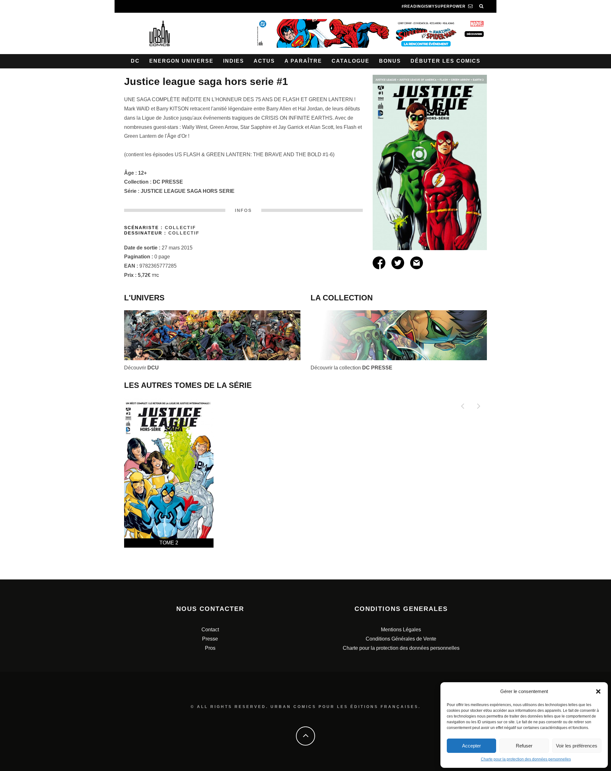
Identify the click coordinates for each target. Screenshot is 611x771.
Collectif (180, 227)
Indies (233, 61)
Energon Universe (181, 61)
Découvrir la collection (351, 367)
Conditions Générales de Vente (401, 638)
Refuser (524, 745)
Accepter (471, 745)
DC (135, 61)
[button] (598, 691)
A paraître (303, 61)
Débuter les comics (446, 61)
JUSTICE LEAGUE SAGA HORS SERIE (188, 191)
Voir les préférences (576, 745)
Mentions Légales (401, 629)
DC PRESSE (168, 182)
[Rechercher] (481, 6)
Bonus (390, 61)
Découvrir (141, 367)
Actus (264, 61)
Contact (210, 629)
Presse (210, 638)
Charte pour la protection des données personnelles (526, 759)
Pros (210, 648)
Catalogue (350, 61)
